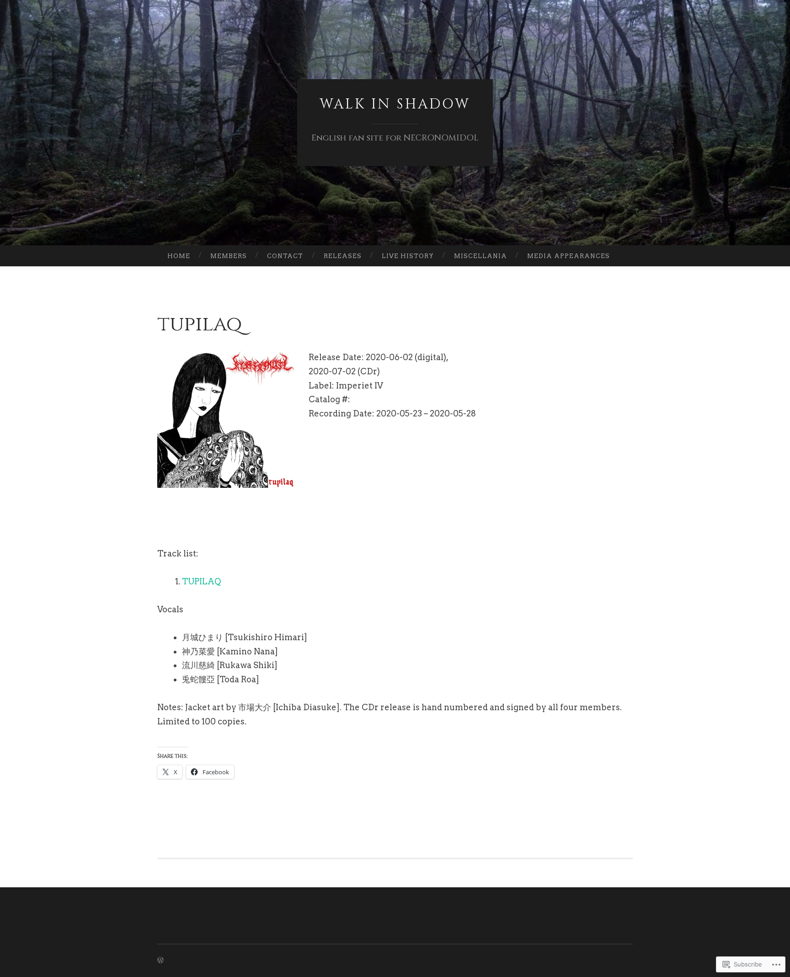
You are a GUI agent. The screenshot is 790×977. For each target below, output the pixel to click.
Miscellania (480, 256)
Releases (343, 256)
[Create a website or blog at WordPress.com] (160, 960)
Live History (408, 256)
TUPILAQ (201, 581)
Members (228, 256)
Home (178, 256)
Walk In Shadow (395, 104)
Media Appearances (568, 256)
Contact (285, 256)
